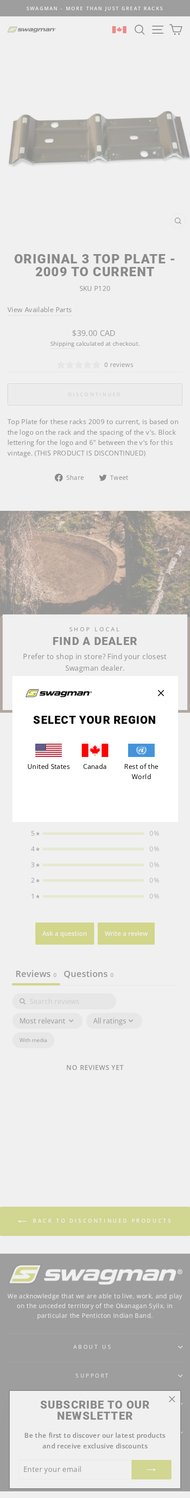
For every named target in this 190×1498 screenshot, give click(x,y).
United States (48, 766)
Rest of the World (141, 771)
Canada (94, 766)
